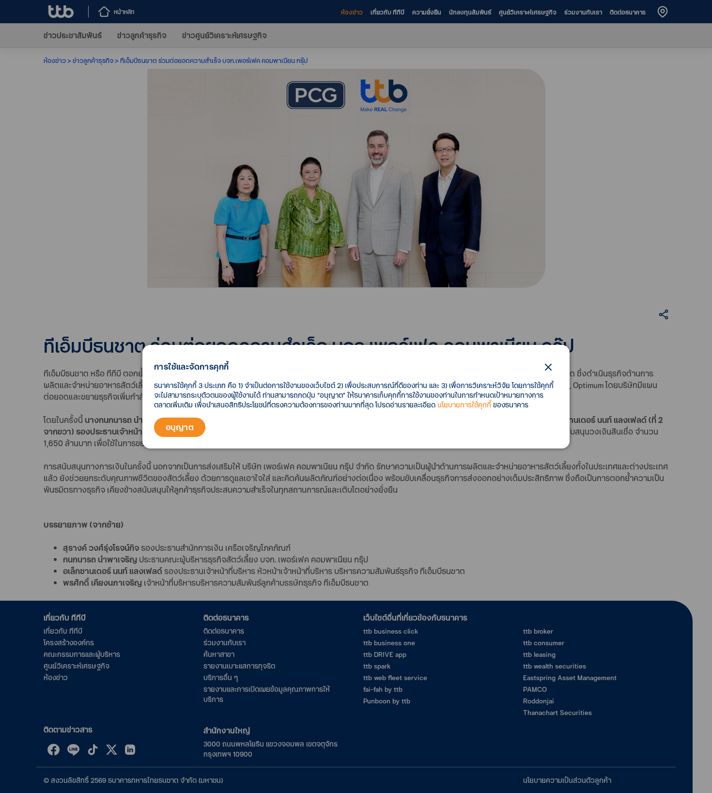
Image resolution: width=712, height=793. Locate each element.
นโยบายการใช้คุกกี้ (464, 405)
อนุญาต (180, 427)
